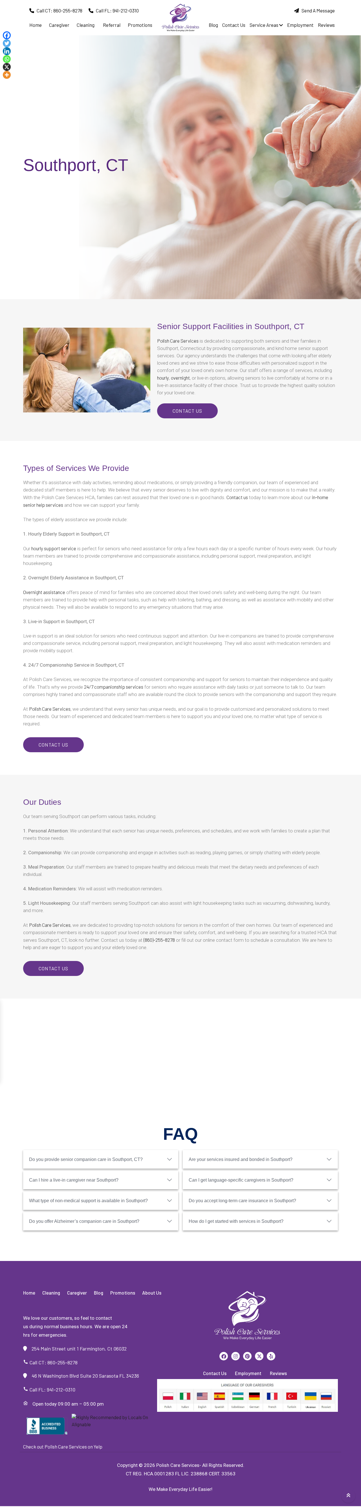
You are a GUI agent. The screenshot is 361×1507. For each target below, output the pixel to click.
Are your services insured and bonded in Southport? (240, 1159)
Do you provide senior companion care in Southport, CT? (86, 1159)
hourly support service (53, 548)
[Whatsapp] (7, 59)
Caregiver (59, 25)
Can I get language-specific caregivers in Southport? (241, 1180)
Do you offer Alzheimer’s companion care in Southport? (84, 1221)
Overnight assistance (44, 592)
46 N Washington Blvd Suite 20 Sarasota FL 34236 (83, 1376)
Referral (111, 25)
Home (29, 1292)
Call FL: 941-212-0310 (116, 10)
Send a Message (317, 10)
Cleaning (85, 25)
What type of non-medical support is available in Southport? (88, 1200)
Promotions (140, 25)
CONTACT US (187, 411)
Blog (213, 25)
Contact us (237, 497)
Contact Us (233, 25)
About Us (151, 1292)
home (35, 25)
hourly (163, 377)
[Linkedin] (7, 51)
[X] (7, 67)
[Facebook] (7, 35)
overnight (180, 377)
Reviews (326, 25)
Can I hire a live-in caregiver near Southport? (73, 1180)
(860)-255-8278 (159, 940)
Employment (300, 25)
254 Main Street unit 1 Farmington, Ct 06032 (77, 1348)
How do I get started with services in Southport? (236, 1221)
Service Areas (264, 25)
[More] (7, 75)
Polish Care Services (178, 340)
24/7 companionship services (113, 687)
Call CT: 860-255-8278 (58, 10)
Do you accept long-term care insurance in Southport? (242, 1200)
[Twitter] (7, 43)
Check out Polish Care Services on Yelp (62, 1446)
